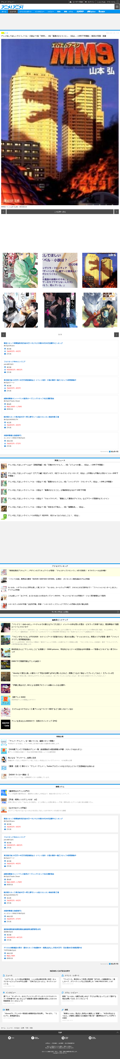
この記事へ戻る (60, 211)
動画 (58, 11)
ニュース (13, 11)
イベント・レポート (72, 975)
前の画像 (3, 211)
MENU (117, 6)
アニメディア (80, 11)
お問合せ (47, 1043)
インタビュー (39, 11)
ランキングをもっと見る (60, 612)
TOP (60, 1032)
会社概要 (61, 1043)
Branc (102, 11)
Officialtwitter (66, 1038)
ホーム (4, 11)
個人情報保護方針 (70, 1043)
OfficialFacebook (37, 1038)
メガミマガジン (91, 11)
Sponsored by (104, 451)
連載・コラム (68, 11)
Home (12, 1037)
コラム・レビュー (71, 992)
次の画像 (116, 211)
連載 (66, 1009)
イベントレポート (25, 11)
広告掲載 (54, 1043)
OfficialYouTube (94, 1038)
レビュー (51, 11)
